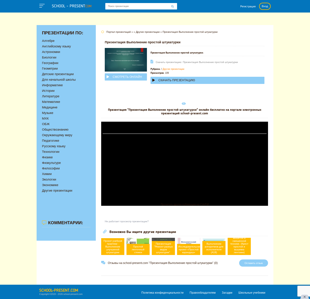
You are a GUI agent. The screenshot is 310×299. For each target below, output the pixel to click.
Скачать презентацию (176, 80)
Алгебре (48, 41)
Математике (51, 102)
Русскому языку (53, 146)
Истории (48, 91)
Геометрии (50, 68)
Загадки (227, 292)
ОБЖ (46, 124)
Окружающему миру (57, 135)
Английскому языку (56, 46)
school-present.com (58, 290)
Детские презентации (58, 74)
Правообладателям (203, 292)
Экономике (50, 185)
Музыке (47, 113)
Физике (47, 157)
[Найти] (172, 6)
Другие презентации (173, 69)
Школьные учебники (251, 292)
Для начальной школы (59, 79)
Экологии (49, 179)
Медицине (49, 107)
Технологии (50, 152)
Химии (47, 174)
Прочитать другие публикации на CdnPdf (185, 204)
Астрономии (51, 52)
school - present (71, 6)
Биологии (49, 57)
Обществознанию (55, 129)
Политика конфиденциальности (162, 292)
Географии (50, 63)
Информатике (52, 85)
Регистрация (248, 6)
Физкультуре (51, 163)
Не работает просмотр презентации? (127, 221)
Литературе (50, 96)
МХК (45, 118)
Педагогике (50, 140)
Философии (51, 168)
